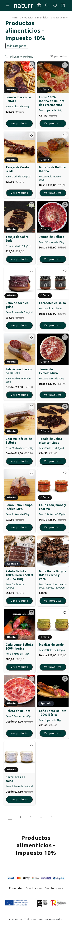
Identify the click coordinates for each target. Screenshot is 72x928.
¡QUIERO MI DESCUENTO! (19, 480)
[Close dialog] (67, 442)
